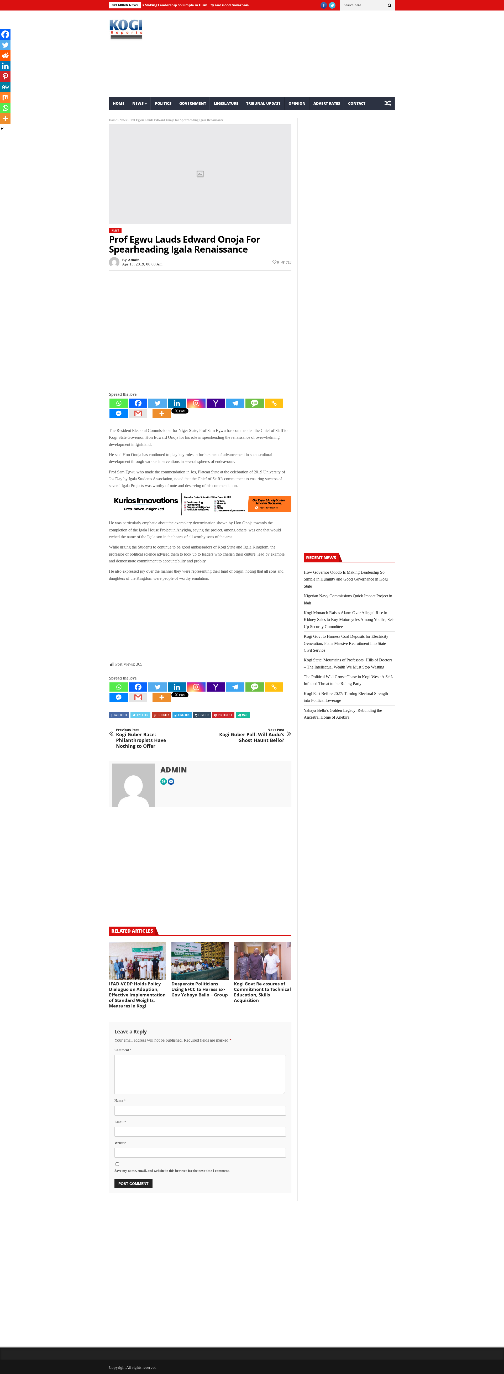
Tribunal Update (263, 103)
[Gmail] (138, 413)
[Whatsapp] (118, 403)
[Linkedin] (177, 403)
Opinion (297, 103)
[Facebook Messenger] (118, 413)
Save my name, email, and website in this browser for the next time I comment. (171, 1171)
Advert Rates (326, 103)
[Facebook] (138, 403)
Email (120, 1122)
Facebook (120, 715)
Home (118, 103)
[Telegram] (235, 403)
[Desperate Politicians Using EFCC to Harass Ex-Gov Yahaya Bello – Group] (200, 961)
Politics (163, 103)
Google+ (163, 715)
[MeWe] (5, 87)
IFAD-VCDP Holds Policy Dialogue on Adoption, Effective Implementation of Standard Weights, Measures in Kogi (137, 995)
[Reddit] (5, 55)
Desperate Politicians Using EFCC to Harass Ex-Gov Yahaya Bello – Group (199, 989)
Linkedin (184, 715)
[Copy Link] (274, 403)
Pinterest (225, 715)
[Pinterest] (5, 76)
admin (133, 260)
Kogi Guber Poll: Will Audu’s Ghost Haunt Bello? (251, 735)
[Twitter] (157, 403)
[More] (162, 413)
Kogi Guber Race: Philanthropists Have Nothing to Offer (141, 738)
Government (192, 103)
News (138, 103)
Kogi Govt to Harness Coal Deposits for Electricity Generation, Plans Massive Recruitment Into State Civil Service (346, 643)
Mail (245, 715)
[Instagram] (196, 403)
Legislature (226, 103)
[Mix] (5, 97)
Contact (356, 103)
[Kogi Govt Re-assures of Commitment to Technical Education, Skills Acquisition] (262, 961)
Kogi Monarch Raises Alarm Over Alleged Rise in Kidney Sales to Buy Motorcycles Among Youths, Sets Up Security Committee (349, 619)
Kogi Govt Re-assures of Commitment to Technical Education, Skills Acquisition (262, 992)
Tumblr (203, 715)
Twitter (142, 715)
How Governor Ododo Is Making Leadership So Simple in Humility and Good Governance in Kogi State (165, 5)
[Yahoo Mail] (216, 403)
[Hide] (2, 129)
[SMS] (254, 403)
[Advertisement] (300, 54)
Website (120, 1143)
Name (120, 1101)
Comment (123, 1050)
